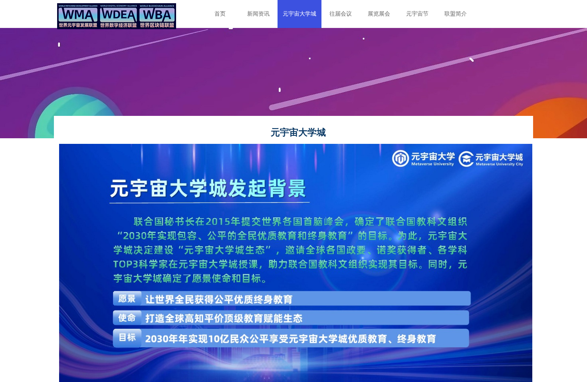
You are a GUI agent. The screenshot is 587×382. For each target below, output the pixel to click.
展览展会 (379, 14)
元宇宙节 (417, 14)
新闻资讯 (258, 14)
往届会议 (340, 14)
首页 (220, 14)
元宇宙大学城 (299, 14)
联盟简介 (455, 14)
